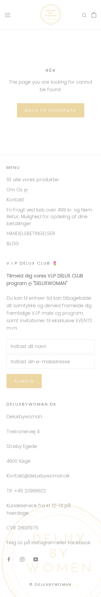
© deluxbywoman (50, 584)
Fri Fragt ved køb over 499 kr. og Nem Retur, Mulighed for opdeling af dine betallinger (49, 217)
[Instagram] (22, 559)
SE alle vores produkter (32, 179)
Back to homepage (50, 110)
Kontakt (15, 199)
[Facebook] (8, 559)
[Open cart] (94, 14)
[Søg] (84, 14)
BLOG (12, 243)
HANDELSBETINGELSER (30, 233)
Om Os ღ (16, 190)
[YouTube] (35, 559)
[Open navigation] (7, 15)
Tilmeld (24, 381)
